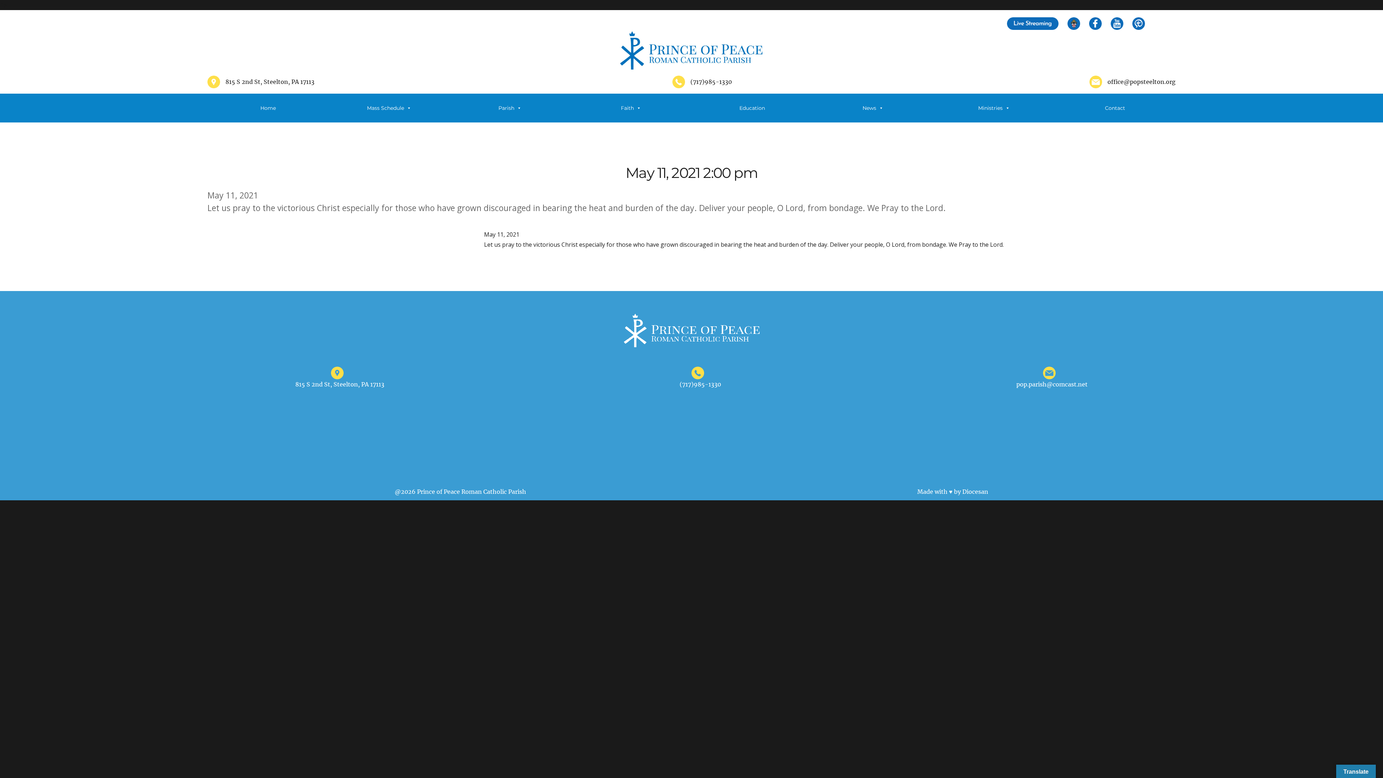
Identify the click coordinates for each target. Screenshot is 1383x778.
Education (752, 108)
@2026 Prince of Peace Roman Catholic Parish (460, 491)
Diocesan (975, 491)
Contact (1115, 108)
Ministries (990, 108)
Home (268, 108)
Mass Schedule (385, 108)
